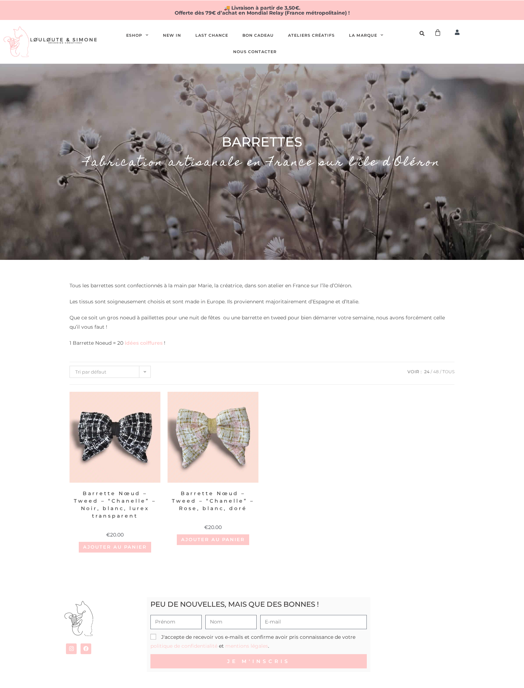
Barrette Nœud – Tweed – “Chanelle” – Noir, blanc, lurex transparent (115, 504)
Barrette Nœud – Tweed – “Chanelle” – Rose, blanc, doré (213, 501)
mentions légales (246, 646)
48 (436, 371)
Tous (448, 371)
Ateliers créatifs (311, 35)
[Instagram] (71, 648)
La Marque (363, 35)
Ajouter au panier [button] (115, 547)
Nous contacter (255, 51)
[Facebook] (86, 648)
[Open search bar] (423, 33)
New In (172, 35)
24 (427, 371)
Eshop (134, 35)
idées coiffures (144, 343)
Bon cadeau (258, 35)
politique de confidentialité (183, 646)
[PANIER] (438, 32)
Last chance (211, 35)
